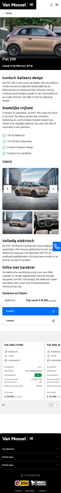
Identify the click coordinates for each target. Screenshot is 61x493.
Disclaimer (30, 491)
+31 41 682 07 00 (32, 475)
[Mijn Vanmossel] (51, 4)
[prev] (8, 189)
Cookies (42, 491)
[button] (51, 4)
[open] (57, 5)
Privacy (18, 491)
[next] (53, 189)
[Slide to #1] (17, 222)
